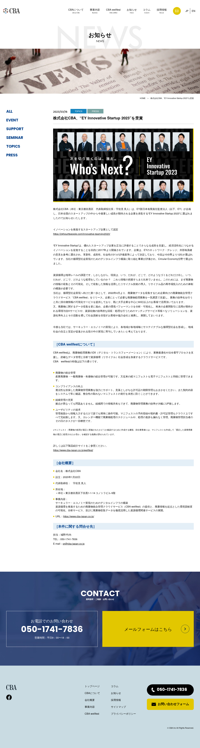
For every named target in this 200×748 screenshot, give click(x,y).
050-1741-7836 (172, 690)
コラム (146, 11)
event (12, 120)
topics (13, 147)
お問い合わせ (177, 11)
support (15, 129)
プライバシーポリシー (123, 713)
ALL (9, 112)
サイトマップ (118, 707)
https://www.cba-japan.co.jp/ (78, 516)
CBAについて (76, 11)
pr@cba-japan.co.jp (74, 543)
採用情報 (162, 11)
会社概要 (90, 700)
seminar (14, 138)
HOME (142, 98)
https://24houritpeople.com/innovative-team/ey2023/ (81, 234)
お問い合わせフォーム (173, 704)
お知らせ (132, 11)
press (12, 155)
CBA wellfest (113, 11)
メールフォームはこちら (148, 629)
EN (193, 11)
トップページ (92, 686)
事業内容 (95, 11)
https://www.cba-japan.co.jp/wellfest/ (73, 450)
